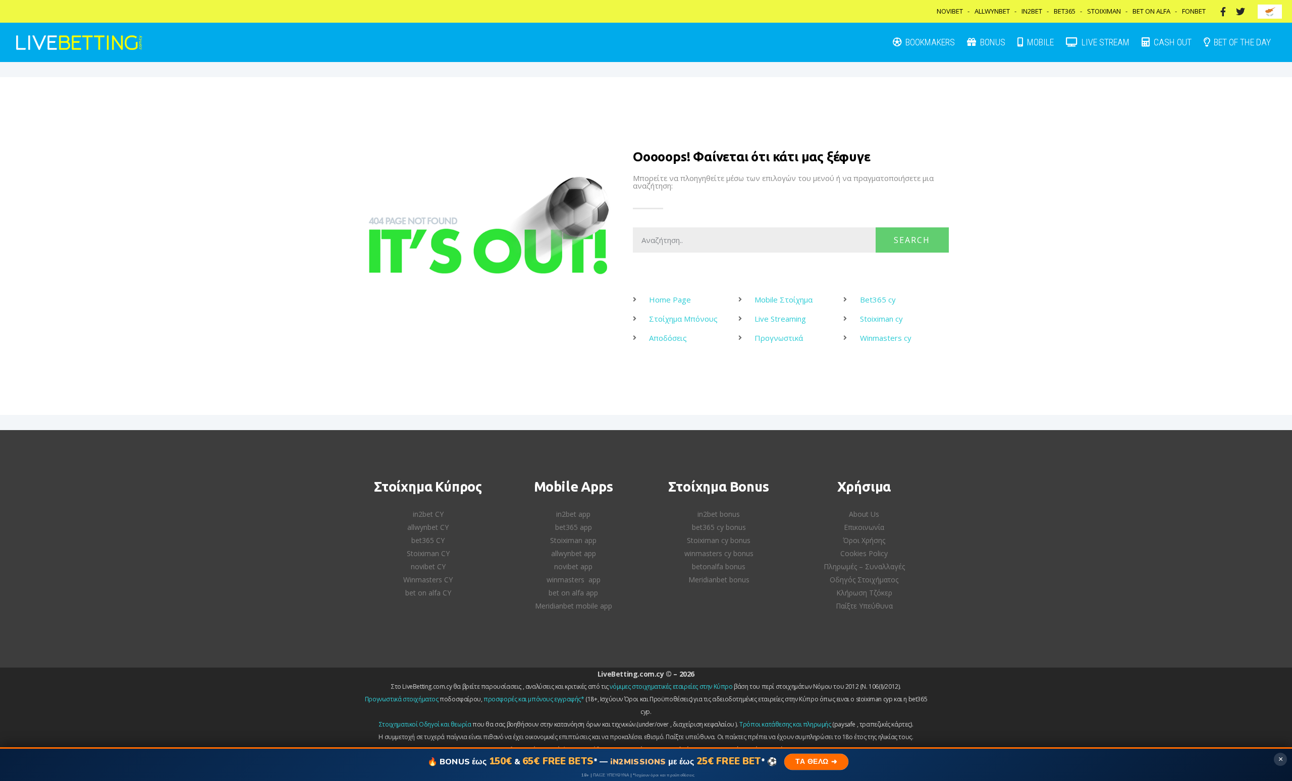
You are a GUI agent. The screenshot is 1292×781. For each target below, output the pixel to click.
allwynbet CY (428, 527)
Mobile (1039, 42)
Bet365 (1064, 11)
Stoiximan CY (428, 553)
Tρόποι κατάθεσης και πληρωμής (785, 724)
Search (912, 240)
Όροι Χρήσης (864, 540)
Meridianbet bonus (718, 579)
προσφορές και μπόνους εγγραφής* (533, 699)
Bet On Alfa (1151, 11)
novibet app (573, 566)
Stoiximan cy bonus (718, 540)
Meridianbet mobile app (573, 606)
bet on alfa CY (428, 592)
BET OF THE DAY (1241, 42)
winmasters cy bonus (718, 553)
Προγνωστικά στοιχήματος (402, 699)
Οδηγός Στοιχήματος (864, 579)
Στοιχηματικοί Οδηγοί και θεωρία (425, 724)
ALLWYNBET (992, 11)
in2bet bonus (718, 514)
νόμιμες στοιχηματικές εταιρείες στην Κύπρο (671, 686)
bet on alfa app (573, 592)
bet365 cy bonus (719, 527)
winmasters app (574, 579)
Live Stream (1104, 42)
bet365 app (573, 527)
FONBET (1194, 11)
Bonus (991, 42)
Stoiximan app (573, 540)
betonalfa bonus (718, 566)
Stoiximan (1104, 11)
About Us (864, 514)
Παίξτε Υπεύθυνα (864, 606)
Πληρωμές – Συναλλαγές (864, 566)
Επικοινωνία (864, 527)
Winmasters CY (428, 579)
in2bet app (573, 514)
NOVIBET (950, 11)
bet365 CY (428, 540)
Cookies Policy (864, 553)
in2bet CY (428, 514)
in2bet (1031, 11)
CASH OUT (1172, 42)
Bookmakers (929, 42)
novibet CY (428, 566)
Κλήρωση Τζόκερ (864, 592)
